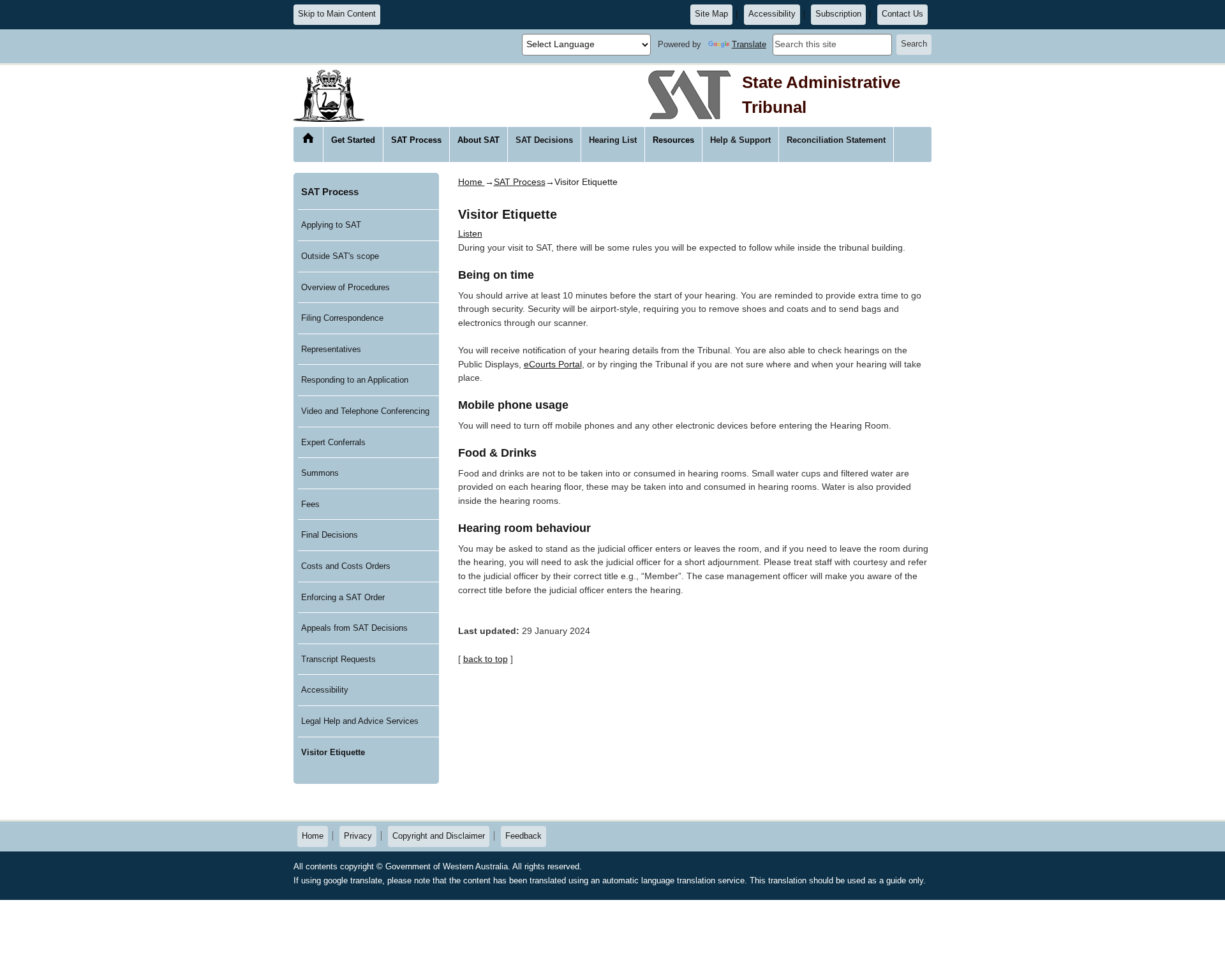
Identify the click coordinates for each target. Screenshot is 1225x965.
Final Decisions (329, 535)
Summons (320, 473)
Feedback (523, 836)
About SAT (478, 140)
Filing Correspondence (342, 318)
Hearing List (613, 140)
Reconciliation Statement (836, 140)
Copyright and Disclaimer (438, 836)
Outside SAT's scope (340, 256)
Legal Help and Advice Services (360, 721)
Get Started (353, 140)
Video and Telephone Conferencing (365, 411)
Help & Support (740, 140)
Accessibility (772, 14)
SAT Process (416, 140)
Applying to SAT (331, 225)
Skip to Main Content (337, 14)
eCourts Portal (553, 364)
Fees (310, 504)
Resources (673, 140)
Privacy (358, 836)
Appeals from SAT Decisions (354, 628)
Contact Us (902, 14)
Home (308, 138)
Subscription (838, 14)
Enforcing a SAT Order (343, 597)
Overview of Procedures (345, 287)
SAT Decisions (544, 140)
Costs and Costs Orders (345, 566)
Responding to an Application (354, 380)
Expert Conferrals (333, 442)
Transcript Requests (338, 659)
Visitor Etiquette (333, 752)
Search (914, 44)
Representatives (331, 349)
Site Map (711, 14)
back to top (485, 659)
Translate (749, 44)
